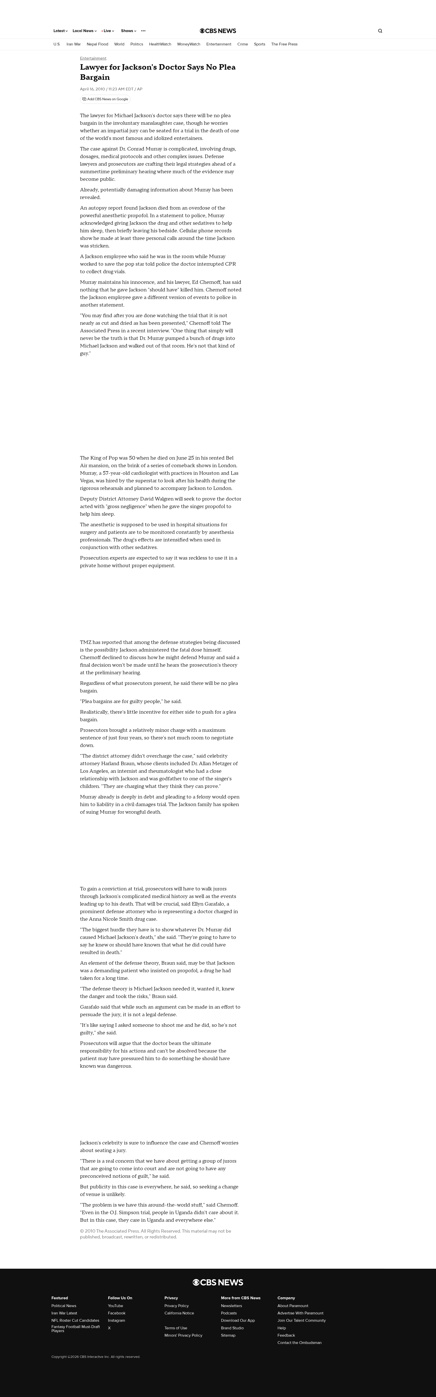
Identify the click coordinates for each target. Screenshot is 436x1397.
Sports (259, 44)
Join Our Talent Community (302, 1320)
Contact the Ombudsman (300, 1343)
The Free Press (284, 44)
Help (282, 1328)
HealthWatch (160, 44)
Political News (63, 1306)
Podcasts (229, 1313)
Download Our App (238, 1320)
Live (108, 30)
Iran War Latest (64, 1313)
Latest (59, 31)
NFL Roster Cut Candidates (75, 1320)
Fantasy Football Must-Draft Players (75, 1329)
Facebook (116, 1313)
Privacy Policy (177, 1306)
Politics (136, 44)
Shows (127, 31)
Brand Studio (232, 1328)
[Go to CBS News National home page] (218, 30)
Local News (84, 31)
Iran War (74, 44)
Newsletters (231, 1306)
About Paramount (293, 1306)
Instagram (116, 1320)
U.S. (57, 44)
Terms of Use (176, 1328)
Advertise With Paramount (300, 1313)
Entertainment (218, 44)
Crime (242, 44)
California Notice (179, 1313)
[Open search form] (380, 31)
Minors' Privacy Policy (183, 1335)
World (119, 44)
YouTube (115, 1306)
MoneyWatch (188, 44)
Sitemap (228, 1335)
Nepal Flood (97, 44)
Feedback (286, 1335)
